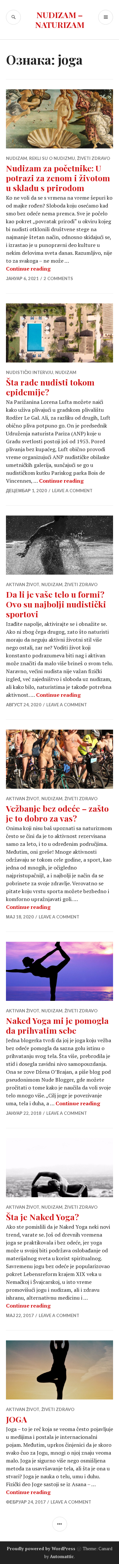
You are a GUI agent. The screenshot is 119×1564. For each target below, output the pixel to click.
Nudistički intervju (29, 372)
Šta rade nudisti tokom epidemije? (50, 387)
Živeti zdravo (93, 158)
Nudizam (16, 158)
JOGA (16, 1419)
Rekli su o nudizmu (52, 158)
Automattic (62, 1556)
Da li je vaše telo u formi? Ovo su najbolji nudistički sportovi (56, 604)
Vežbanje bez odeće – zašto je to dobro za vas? (57, 813)
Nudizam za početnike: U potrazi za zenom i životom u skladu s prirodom (58, 178)
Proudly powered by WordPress (41, 1549)
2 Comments (58, 278)
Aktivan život (22, 584)
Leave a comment (72, 490)
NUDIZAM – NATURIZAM (59, 19)
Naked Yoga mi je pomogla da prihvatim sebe (57, 1025)
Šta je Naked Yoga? (42, 1216)
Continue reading (28, 268)
